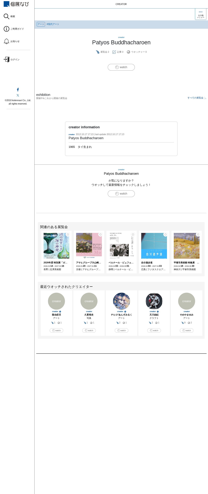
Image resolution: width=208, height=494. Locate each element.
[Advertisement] (121, 386)
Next (204, 253)
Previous (38, 253)
